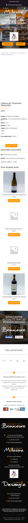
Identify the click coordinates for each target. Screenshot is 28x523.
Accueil (3, 53)
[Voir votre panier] (24, 8)
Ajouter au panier (11, 145)
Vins (7, 53)
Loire (17, 53)
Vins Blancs (12, 53)
